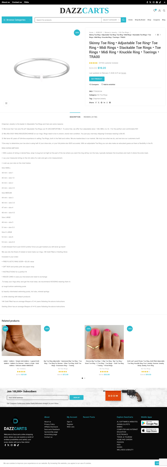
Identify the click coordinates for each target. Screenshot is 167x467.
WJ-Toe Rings (124, 32)
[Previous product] (156, 35)
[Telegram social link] (109, 102)
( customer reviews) (108, 63)
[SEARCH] (123, 19)
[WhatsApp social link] (107, 102)
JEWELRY (99, 32)
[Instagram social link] (153, 2)
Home (91, 32)
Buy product (96, 79)
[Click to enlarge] (6, 103)
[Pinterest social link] (156, 2)
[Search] (164, 10)
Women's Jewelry (111, 32)
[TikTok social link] (160, 2)
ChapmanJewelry (99, 98)
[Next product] (160, 35)
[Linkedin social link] (104, 102)
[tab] (75, 115)
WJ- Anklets (21, 369)
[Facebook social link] (147, 2)
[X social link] (150, 2)
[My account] (159, 10)
